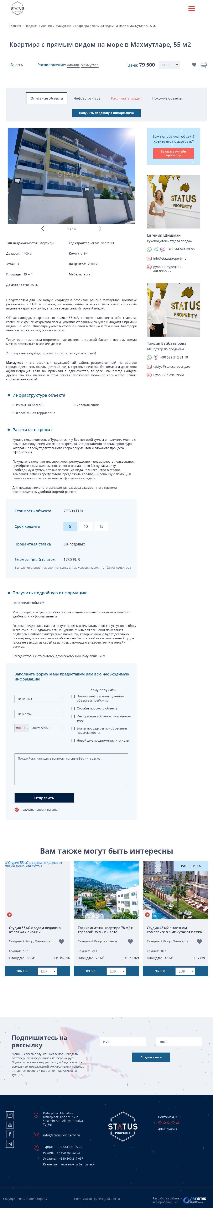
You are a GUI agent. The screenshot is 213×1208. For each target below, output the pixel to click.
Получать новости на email (39, 810)
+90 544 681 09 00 (62, 1147)
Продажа (31, 26)
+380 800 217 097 (63, 1158)
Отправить (44, 798)
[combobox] (22, 728)
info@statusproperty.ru (170, 258)
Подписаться (151, 1057)
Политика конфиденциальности (97, 1199)
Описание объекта (47, 98)
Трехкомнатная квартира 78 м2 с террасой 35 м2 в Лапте (105, 930)
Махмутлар (64, 26)
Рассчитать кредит (126, 98)
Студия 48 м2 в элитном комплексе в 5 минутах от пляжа (174, 930)
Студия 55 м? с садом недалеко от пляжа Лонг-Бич (35, 930)
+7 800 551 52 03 (61, 1153)
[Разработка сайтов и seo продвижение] (195, 1200)
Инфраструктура (87, 98)
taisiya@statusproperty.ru (171, 366)
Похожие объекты (167, 98)
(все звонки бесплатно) (68, 1164)
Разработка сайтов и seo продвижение (167, 1200)
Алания (46, 26)
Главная (15, 26)
